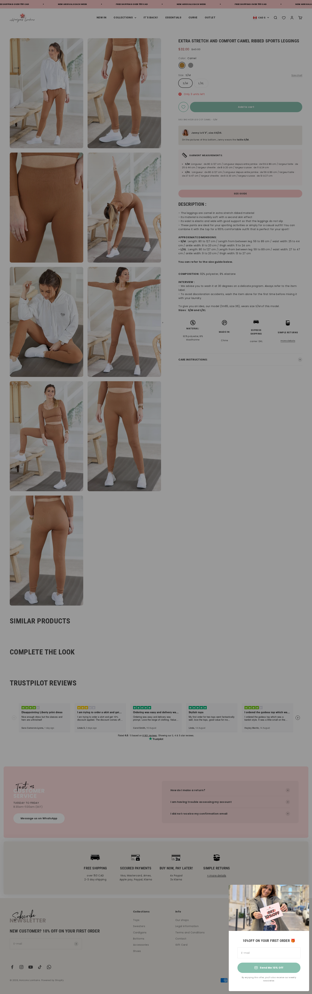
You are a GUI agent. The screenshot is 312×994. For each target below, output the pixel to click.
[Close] (301, 892)
